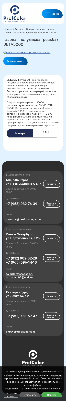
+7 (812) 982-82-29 (21, 258)
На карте (51, 184)
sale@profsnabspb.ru (19, 274)
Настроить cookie (11, 395)
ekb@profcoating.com (20, 331)
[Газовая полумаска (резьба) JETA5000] (33, 52)
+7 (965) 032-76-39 (21, 204)
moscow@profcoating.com (23, 219)
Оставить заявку (15, 61)
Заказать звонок (51, 204)
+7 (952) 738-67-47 (21, 316)
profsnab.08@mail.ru (19, 277)
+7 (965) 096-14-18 (21, 262)
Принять (51, 394)
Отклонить (30, 394)
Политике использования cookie (42, 388)
